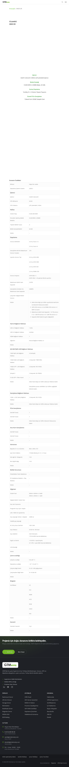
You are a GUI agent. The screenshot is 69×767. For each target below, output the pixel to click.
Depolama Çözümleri (31, 711)
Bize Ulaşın (21, 652)
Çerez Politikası (33, 757)
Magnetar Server (7, 711)
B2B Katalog (5, 717)
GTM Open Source (62, 763)
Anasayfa (12, 9)
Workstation (5, 706)
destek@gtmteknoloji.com (12, 742)
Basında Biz (50, 711)
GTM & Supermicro (52, 700)
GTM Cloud (28, 697)
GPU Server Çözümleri (31, 700)
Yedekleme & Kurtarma (31, 714)
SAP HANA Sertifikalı (31, 708)
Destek (49, 717)
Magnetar (53, 763)
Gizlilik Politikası (22, 757)
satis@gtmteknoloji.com (12, 737)
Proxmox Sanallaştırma (31, 706)
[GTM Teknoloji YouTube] (8, 687)
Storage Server (6, 703)
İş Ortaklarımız (51, 706)
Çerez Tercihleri (44, 757)
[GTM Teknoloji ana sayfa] (10, 665)
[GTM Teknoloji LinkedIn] (4, 687)
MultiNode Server (7, 708)
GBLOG (49, 714)
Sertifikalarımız (51, 703)
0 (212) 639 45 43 (10, 732)
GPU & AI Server (7, 700)
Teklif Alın (10, 652)
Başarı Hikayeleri (52, 708)
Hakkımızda (50, 697)
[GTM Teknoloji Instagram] (12, 687)
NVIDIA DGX (5, 714)
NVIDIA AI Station (30, 703)
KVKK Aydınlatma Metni (9, 757)
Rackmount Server (7, 697)
